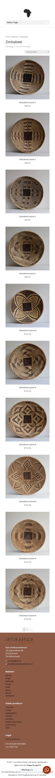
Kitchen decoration (14, 722)
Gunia (8, 690)
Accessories (11, 724)
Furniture (9, 719)
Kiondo (9, 675)
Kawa (8, 687)
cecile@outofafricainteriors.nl (20, 664)
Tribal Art (9, 707)
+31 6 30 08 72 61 (14, 661)
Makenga (10, 681)
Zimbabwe (10, 695)
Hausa (8, 693)
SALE (8, 727)
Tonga (8, 684)
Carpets (9, 716)
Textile (8, 710)
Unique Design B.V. (34, 765)
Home (8, 37)
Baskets (15, 37)
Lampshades (11, 713)
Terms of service (13, 739)
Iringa (8, 678)
